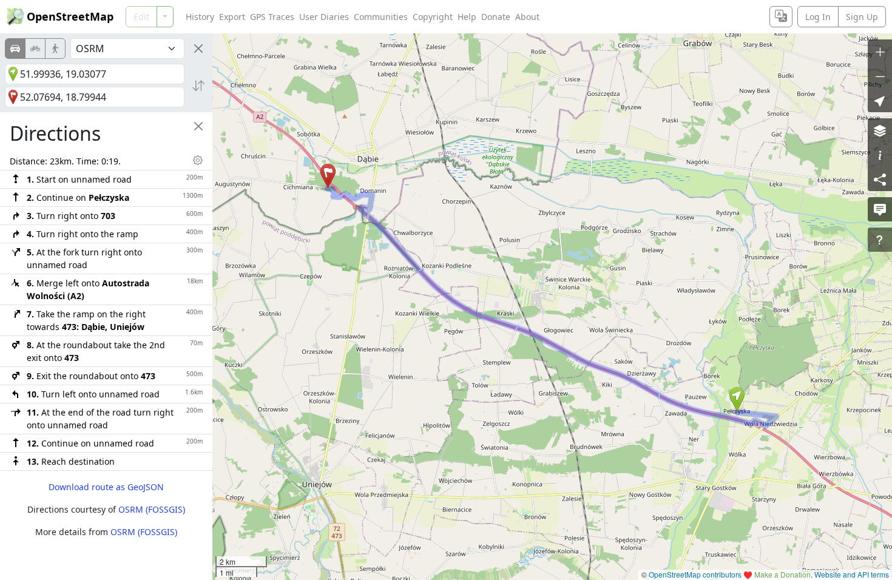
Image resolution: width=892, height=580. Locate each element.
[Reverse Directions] (198, 85)
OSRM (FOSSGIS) (151, 509)
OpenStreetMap (70, 16)
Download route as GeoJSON (106, 487)
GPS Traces (272, 16)
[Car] (15, 48)
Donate (495, 16)
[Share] (880, 179)
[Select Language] (780, 16)
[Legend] (880, 155)
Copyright (433, 16)
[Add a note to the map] (880, 209)
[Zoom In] (880, 51)
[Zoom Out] (880, 76)
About (527, 16)
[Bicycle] (35, 48)
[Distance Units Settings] (198, 160)
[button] (737, 399)
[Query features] (880, 240)
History (200, 16)
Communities (381, 16)
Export (232, 16)
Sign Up (862, 16)
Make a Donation (782, 574)
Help (467, 16)
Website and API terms (851, 574)
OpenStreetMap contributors (695, 574)
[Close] (198, 48)
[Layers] (880, 130)
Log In (818, 16)
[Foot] (55, 48)
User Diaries (324, 16)
